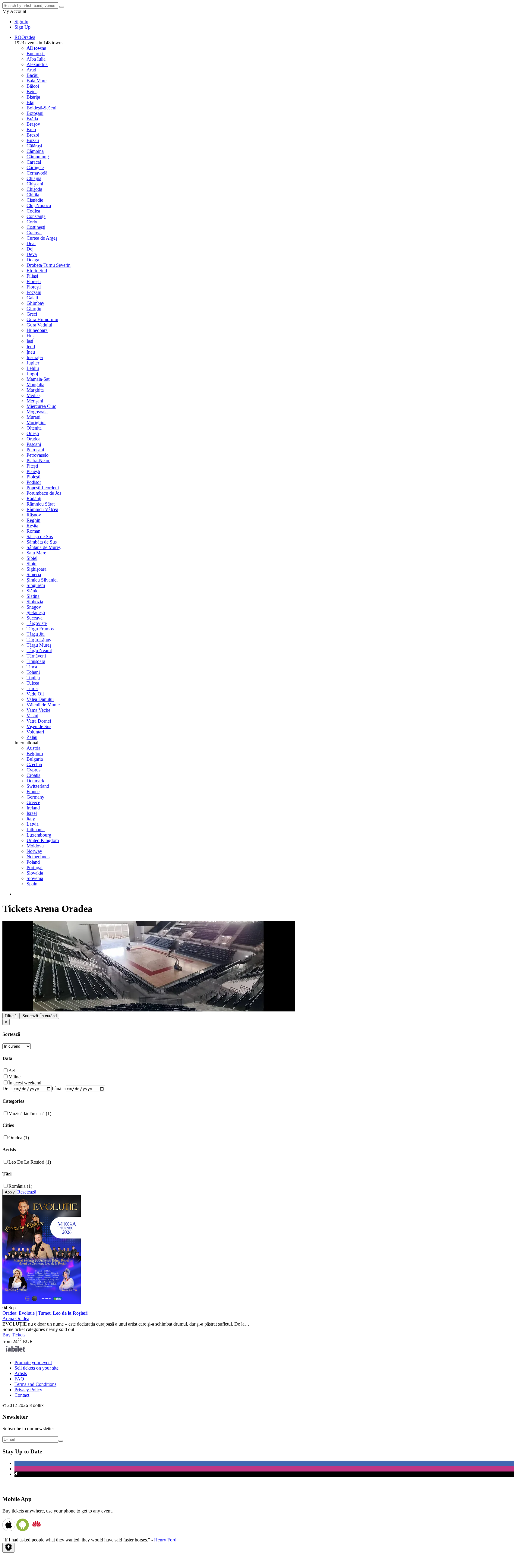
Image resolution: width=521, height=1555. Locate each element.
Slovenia (35, 878)
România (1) (20, 1186)
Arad (31, 69)
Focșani (34, 292)
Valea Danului (40, 699)
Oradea (33, 438)
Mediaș (33, 395)
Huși (31, 335)
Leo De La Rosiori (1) (29, 1162)
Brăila (32, 118)
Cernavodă (37, 172)
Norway (34, 851)
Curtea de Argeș (42, 238)
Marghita (35, 390)
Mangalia (35, 384)
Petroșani (35, 449)
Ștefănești (36, 612)
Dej (30, 248)
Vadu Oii (35, 693)
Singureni (36, 585)
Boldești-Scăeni (41, 107)
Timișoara (36, 661)
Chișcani (35, 183)
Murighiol (36, 422)
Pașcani (34, 444)
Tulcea (33, 683)
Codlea (33, 210)
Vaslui (32, 715)
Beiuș (32, 91)
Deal (31, 243)
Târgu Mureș (39, 645)
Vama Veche (38, 710)
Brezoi (33, 134)
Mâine (14, 1076)
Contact (21, 1395)
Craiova (34, 232)
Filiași (32, 276)
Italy (31, 818)
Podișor (34, 482)
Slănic (32, 590)
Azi (11, 1070)
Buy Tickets (13, 1334)
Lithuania (36, 829)
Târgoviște (37, 623)
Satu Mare (36, 552)
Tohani (33, 672)
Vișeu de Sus (39, 726)
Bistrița (33, 96)
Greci (32, 314)
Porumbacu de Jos (44, 493)
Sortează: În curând (39, 1016)
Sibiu (31, 563)
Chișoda (34, 189)
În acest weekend (24, 1082)
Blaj (30, 102)
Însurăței (35, 357)
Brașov (33, 124)
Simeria (34, 574)
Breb (31, 129)
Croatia (33, 775)
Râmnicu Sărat (41, 503)
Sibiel (32, 558)
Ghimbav (35, 303)
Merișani (35, 400)
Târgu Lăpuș (39, 639)
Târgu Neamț (39, 650)
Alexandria (37, 64)
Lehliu (33, 368)
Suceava (35, 617)
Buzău (33, 140)
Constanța (36, 216)
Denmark (35, 780)
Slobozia (35, 601)
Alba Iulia (36, 59)
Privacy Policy (28, 1389)
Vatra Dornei (39, 721)
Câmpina (35, 151)
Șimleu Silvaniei (42, 579)
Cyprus (33, 769)
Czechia (34, 764)
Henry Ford (165, 1539)
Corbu (33, 221)
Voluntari (35, 731)
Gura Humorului (42, 319)
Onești (33, 433)
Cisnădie (35, 200)
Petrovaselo (38, 455)
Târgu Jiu (36, 634)
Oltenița (34, 428)
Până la (59, 1088)
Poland (33, 862)
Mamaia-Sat (38, 379)
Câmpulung (38, 156)
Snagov (34, 607)
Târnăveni (36, 655)
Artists (20, 1373)
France (33, 791)
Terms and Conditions (35, 1384)
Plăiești (33, 471)
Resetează (26, 1191)
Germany (35, 797)
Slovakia (35, 872)
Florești (34, 281)
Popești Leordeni (43, 487)
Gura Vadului (39, 324)
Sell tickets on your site (36, 1367)
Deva (32, 254)
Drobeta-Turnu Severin (49, 265)
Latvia (33, 824)
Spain (32, 883)
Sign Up (22, 27)
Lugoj (32, 373)
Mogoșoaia (37, 411)
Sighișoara (36, 569)
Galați (32, 297)
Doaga (33, 259)
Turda (32, 688)
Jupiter (33, 362)
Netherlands (38, 856)
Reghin (33, 520)
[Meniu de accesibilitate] (8, 1548)
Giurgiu (34, 308)
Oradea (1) (18, 1137)
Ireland (33, 807)
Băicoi (33, 86)
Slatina (33, 596)
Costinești (36, 227)
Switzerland (38, 786)
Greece (33, 802)
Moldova (35, 845)
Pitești (32, 465)
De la (7, 1088)
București (36, 53)
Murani (33, 417)
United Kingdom (43, 840)
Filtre (11, 1016)
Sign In (21, 21)
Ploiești (33, 476)
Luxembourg (39, 834)
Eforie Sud (37, 270)
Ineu (31, 352)
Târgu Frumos (40, 628)
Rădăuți (34, 498)
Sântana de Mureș (44, 547)
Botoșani (35, 113)
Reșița (32, 525)
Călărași (34, 145)
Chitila (33, 194)
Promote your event (33, 1362)
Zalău (32, 737)
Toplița (33, 677)
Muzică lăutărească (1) (29, 1113)
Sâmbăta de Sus (42, 541)
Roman (33, 531)
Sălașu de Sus (40, 536)
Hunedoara (37, 330)
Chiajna (34, 178)
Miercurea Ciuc (41, 406)
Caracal (34, 162)
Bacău (33, 75)
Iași (30, 341)
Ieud (31, 346)
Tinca (32, 666)
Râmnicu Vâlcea (42, 509)
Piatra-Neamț (39, 460)
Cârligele (35, 167)
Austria (33, 748)
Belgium (35, 753)
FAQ (19, 1378)
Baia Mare (36, 80)
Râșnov (34, 514)
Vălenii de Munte (43, 704)
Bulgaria (35, 759)
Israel (32, 813)
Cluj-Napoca (39, 205)
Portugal (35, 867)
